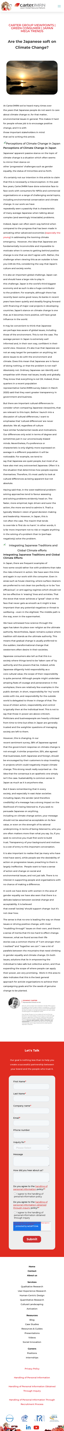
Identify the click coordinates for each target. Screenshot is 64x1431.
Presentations (32, 1333)
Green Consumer (25, 28)
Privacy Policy (32, 1368)
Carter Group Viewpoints (31, 25)
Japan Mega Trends (37, 29)
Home (32, 1266)
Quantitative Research (32, 1300)
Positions (32, 1353)
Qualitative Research (32, 1286)
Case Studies (32, 1324)
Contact (32, 1271)
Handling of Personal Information (32, 1377)
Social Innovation (32, 1342)
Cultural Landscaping (32, 1304)
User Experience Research (32, 1291)
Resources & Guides (32, 1328)
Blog (32, 1320)
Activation (32, 1308)
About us (32, 1275)
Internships (32, 1357)
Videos (32, 1337)
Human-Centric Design (32, 1295)
